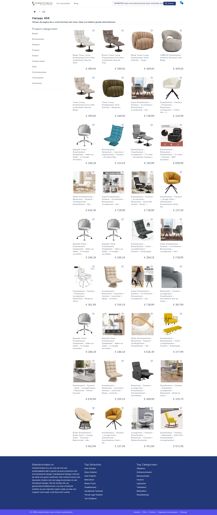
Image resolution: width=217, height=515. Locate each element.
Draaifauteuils (90, 487)
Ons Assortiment (63, 3)
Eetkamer (36, 44)
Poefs (34, 67)
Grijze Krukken (90, 472)
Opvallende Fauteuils (93, 491)
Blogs (76, 3)
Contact (152, 512)
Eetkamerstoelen (144, 472)
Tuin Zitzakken (90, 498)
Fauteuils (35, 50)
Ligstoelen (141, 483)
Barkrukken (89, 479)
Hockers (140, 479)
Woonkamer (37, 83)
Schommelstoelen (39, 72)
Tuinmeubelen (37, 78)
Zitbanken (141, 468)
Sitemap (183, 512)
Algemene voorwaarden (167, 512)
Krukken (35, 55)
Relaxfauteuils (143, 494)
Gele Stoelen (90, 468)
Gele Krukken (90, 476)
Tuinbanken (141, 487)
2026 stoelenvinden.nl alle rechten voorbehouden (53, 512)
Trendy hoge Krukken (93, 494)
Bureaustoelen (38, 39)
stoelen (137, 512)
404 (43, 11)
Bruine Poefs (90, 483)
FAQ (144, 512)
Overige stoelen (38, 61)
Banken (35, 33)
